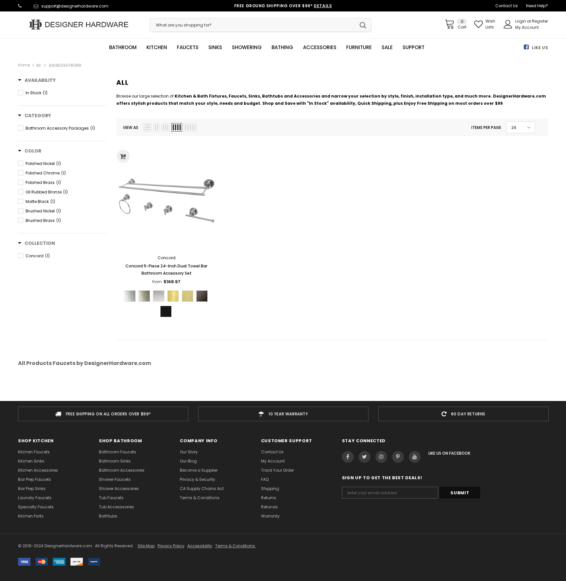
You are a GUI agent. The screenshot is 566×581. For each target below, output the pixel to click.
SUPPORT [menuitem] (413, 47)
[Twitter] (364, 457)
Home (24, 65)
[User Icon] (508, 24)
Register (540, 21)
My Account (527, 27)
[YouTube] (415, 457)
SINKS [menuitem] (215, 47)
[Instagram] (381, 457)
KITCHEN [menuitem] (156, 47)
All (38, 65)
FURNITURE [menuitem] (359, 47)
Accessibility (199, 546)
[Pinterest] (398, 457)
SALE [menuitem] (387, 47)
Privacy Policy (171, 546)
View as (130, 127)
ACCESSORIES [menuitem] (319, 47)
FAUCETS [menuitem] (187, 47)
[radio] (130, 296)
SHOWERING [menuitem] (247, 47)
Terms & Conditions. (235, 546)
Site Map (146, 546)
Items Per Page (486, 127)
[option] (103, 414)
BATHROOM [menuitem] (123, 47)
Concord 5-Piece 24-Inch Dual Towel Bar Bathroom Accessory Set (166, 269)
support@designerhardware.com (74, 6)
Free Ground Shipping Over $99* (283, 6)
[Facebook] (348, 457)
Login (521, 21)
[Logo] (79, 24)
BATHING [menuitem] (282, 47)
